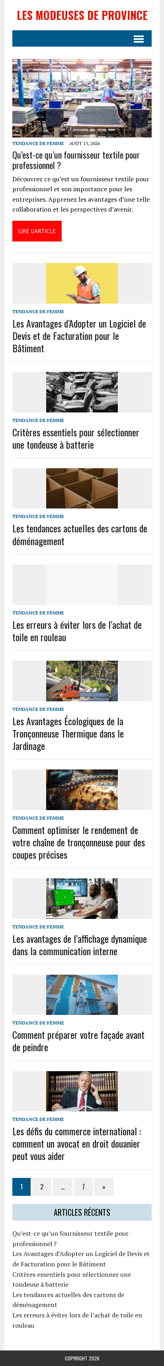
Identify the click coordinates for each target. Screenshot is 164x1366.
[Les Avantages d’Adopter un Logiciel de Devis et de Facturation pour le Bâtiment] (82, 298)
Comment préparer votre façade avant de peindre (78, 1040)
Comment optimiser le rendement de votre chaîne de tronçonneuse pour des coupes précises (78, 842)
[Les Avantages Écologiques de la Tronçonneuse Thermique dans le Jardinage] (82, 695)
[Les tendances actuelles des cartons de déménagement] (82, 503)
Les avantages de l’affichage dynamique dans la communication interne (79, 944)
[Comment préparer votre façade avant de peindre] (82, 1009)
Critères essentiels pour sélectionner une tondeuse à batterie (75, 438)
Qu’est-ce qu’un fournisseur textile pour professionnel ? (76, 159)
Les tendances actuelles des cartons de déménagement (79, 534)
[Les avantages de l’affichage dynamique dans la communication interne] (82, 913)
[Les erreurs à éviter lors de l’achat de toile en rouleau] (82, 599)
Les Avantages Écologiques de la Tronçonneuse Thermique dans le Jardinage (68, 733)
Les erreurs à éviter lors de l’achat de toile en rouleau (77, 630)
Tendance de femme (38, 143)
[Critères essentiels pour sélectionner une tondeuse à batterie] (82, 406)
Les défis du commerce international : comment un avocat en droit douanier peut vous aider (76, 1143)
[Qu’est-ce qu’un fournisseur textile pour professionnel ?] (82, 132)
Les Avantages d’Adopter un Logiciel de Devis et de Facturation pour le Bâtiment (79, 335)
